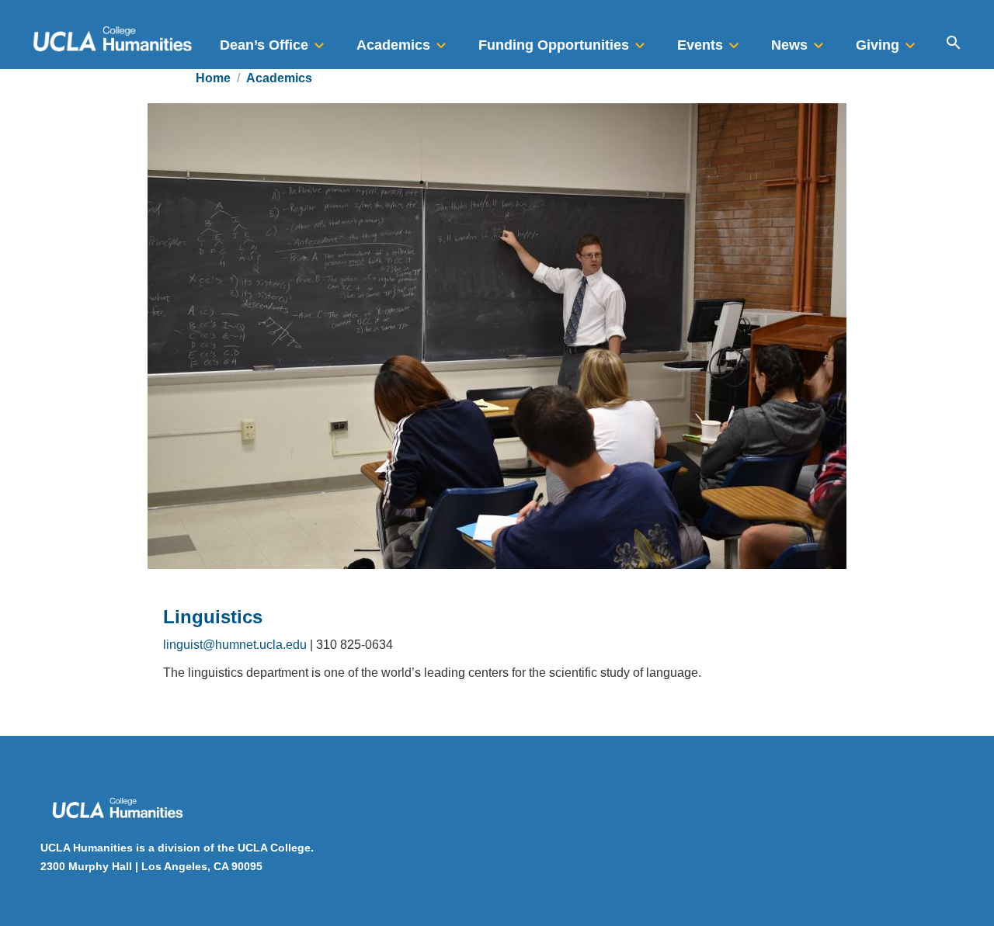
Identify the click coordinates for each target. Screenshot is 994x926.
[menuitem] (274, 40)
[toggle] (319, 40)
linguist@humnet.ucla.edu (235, 644)
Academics (279, 78)
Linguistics (212, 616)
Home (213, 78)
